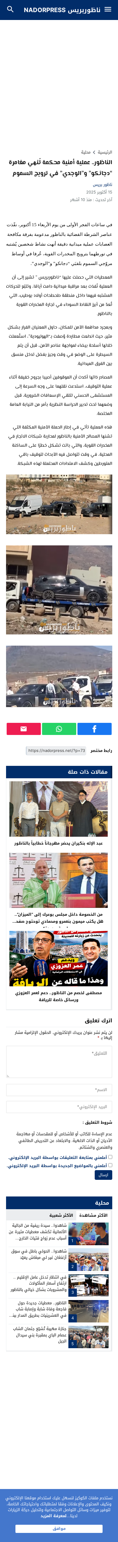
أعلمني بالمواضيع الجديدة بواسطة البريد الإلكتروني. (57, 1166)
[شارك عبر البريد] (23, 729)
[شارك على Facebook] (94, 729)
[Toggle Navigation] (109, 10)
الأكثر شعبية (61, 1215)
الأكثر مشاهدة (93, 1215)
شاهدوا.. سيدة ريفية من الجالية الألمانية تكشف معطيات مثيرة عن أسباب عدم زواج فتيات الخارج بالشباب (38, 1235)
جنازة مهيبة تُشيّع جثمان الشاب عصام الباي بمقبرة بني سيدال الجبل (40, 1335)
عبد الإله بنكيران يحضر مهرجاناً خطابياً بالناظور (58, 843)
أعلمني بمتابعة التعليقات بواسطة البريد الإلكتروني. (57, 1157)
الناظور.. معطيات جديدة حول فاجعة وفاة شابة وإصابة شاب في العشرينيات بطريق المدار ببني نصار (38, 1312)
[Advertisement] (59, 82)
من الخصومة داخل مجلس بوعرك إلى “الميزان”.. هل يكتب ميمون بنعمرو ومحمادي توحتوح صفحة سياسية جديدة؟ (58, 921)
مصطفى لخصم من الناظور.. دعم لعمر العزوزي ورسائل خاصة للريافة (58, 996)
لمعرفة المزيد (54, 1516)
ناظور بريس (102, 184)
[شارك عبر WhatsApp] (59, 729)
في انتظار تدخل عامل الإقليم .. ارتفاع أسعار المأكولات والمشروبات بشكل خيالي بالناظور (39, 1283)
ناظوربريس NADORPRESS (62, 10)
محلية (85, 152)
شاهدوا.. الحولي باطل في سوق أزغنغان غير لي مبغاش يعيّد (39, 1254)
